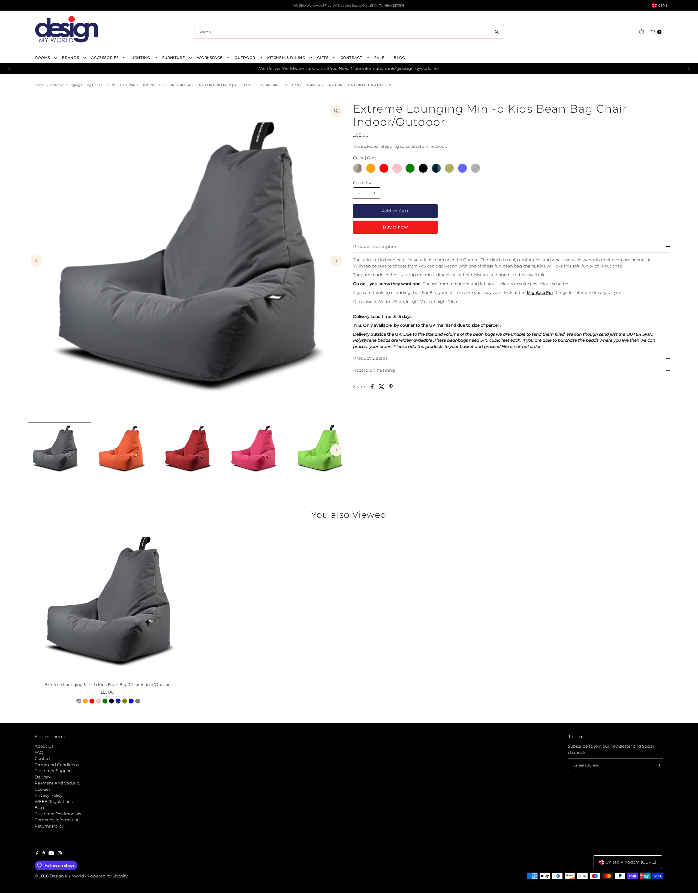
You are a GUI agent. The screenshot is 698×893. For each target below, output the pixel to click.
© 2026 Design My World (59, 876)
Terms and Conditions (57, 764)
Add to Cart (395, 211)
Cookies (42, 789)
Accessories (105, 57)
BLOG (399, 57)
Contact (43, 758)
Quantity (362, 182)
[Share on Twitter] (381, 386)
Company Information (57, 819)
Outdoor (244, 57)
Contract (351, 57)
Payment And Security (57, 783)
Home (40, 85)
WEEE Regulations (54, 801)
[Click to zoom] (336, 111)
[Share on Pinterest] (391, 386)
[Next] (688, 68)
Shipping (390, 146)
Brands (70, 57)
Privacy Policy (48, 795)
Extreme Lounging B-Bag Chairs (76, 85)
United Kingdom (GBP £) (631, 862)
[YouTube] (51, 854)
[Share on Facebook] (372, 386)
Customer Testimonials (58, 813)
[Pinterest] (43, 854)
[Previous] (9, 68)
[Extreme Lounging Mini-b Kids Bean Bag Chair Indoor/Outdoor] (108, 603)
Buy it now (395, 227)
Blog (39, 807)
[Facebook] (37, 854)
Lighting (140, 57)
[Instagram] (60, 854)
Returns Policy (49, 826)
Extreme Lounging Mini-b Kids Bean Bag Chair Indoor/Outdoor (108, 684)
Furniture (173, 57)
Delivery (43, 777)
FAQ (39, 752)
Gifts (322, 57)
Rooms (42, 57)
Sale (379, 57)
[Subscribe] (656, 765)
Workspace (209, 57)
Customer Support (53, 770)
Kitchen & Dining (286, 57)
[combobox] (349, 32)
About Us (44, 746)
